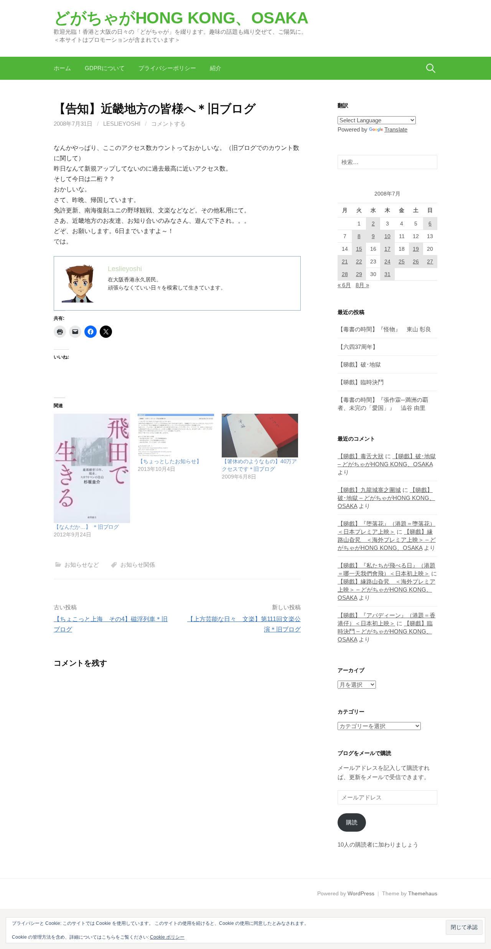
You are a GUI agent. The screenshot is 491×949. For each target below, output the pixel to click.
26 (416, 261)
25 (402, 261)
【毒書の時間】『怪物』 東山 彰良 (384, 329)
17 (387, 249)
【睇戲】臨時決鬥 (361, 382)
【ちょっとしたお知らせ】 (169, 461)
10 (387, 236)
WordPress (361, 893)
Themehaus (422, 893)
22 (359, 261)
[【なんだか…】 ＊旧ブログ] (92, 468)
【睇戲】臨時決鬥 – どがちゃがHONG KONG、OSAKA (385, 631)
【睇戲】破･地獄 (359, 364)
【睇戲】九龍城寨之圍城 (369, 490)
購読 (352, 822)
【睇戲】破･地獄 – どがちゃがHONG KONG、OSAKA (386, 498)
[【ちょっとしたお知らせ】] (176, 435)
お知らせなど (81, 564)
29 (359, 274)
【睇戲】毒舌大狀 (361, 456)
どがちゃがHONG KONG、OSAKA (181, 18)
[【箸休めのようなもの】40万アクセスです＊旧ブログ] (260, 435)
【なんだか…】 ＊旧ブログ (86, 527)
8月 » (362, 285)
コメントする (168, 123)
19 (416, 249)
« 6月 (344, 285)
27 (430, 261)
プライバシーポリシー (167, 68)
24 (387, 261)
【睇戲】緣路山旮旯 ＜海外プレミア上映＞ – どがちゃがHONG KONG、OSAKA (387, 539)
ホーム (62, 68)
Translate (395, 129)
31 (387, 274)
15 (359, 249)
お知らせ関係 (137, 564)
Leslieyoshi (121, 123)
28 (345, 274)
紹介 (215, 68)
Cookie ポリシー (167, 937)
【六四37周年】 (358, 347)
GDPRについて (105, 68)
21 (345, 261)
